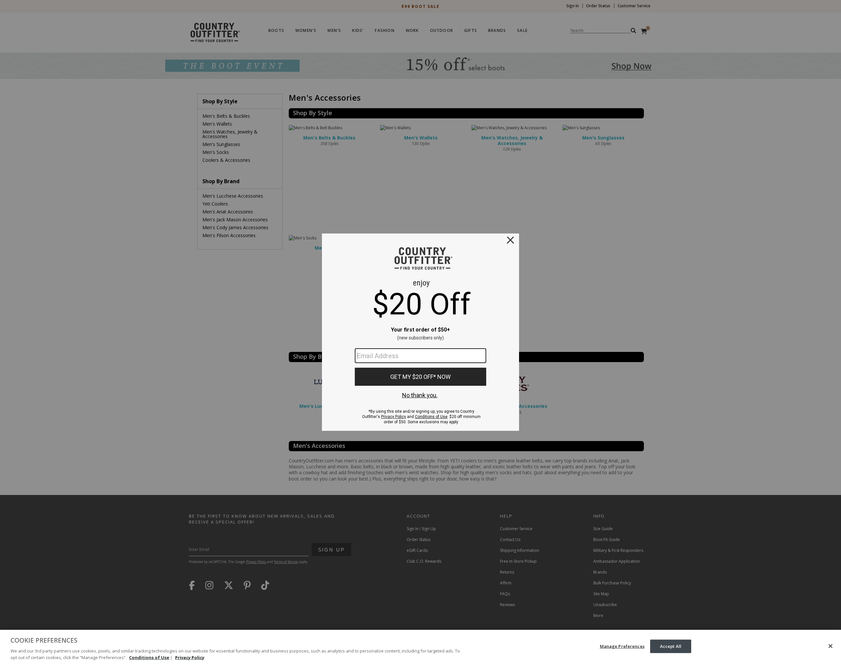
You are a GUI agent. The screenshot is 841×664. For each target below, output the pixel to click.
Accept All (670, 646)
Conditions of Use (149, 657)
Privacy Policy (189, 657)
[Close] (830, 646)
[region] (420, 647)
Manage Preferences (622, 646)
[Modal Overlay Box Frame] (420, 332)
